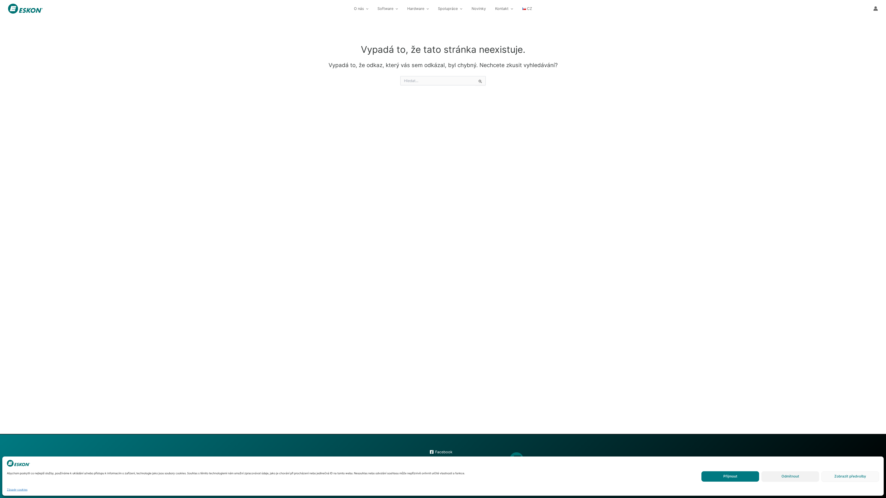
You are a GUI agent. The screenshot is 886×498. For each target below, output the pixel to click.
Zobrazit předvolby (850, 476)
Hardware (415, 8)
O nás (359, 8)
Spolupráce (448, 8)
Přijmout (730, 476)
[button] (366, 8)
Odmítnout (790, 476)
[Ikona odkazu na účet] (875, 8)
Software (385, 8)
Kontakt (502, 8)
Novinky (479, 8)
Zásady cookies (17, 489)
